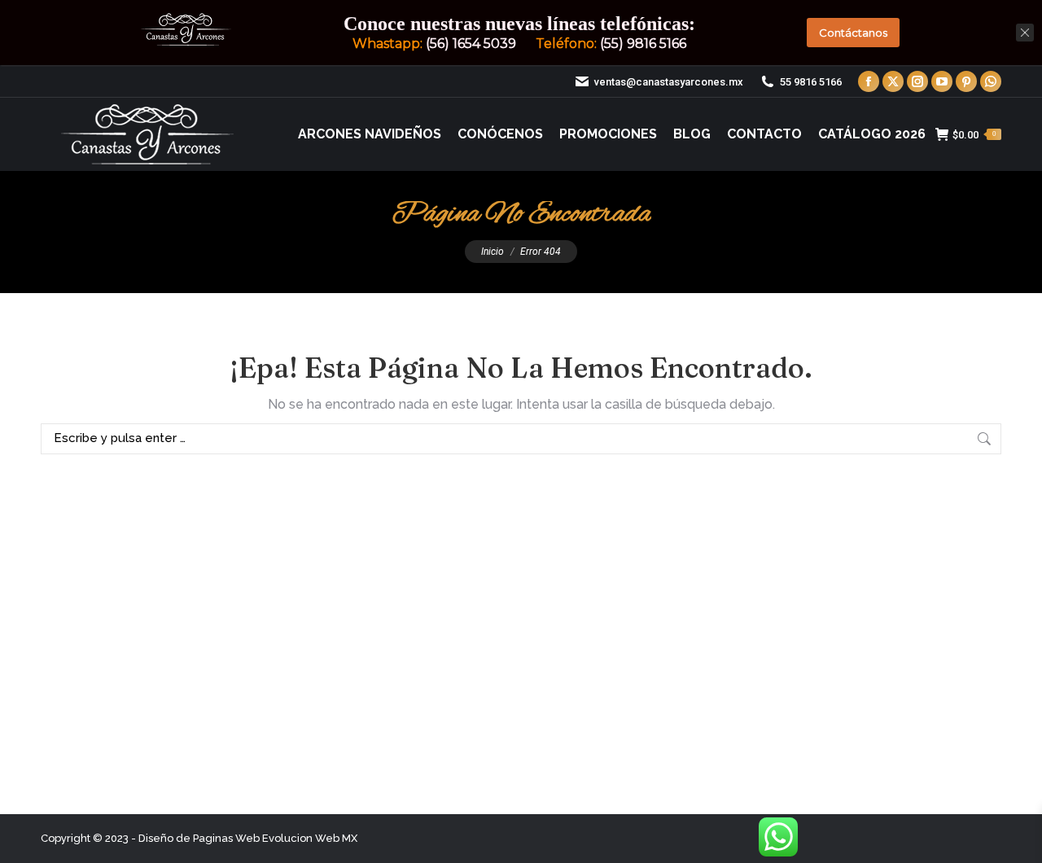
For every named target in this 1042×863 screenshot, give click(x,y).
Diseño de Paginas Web (199, 838)
